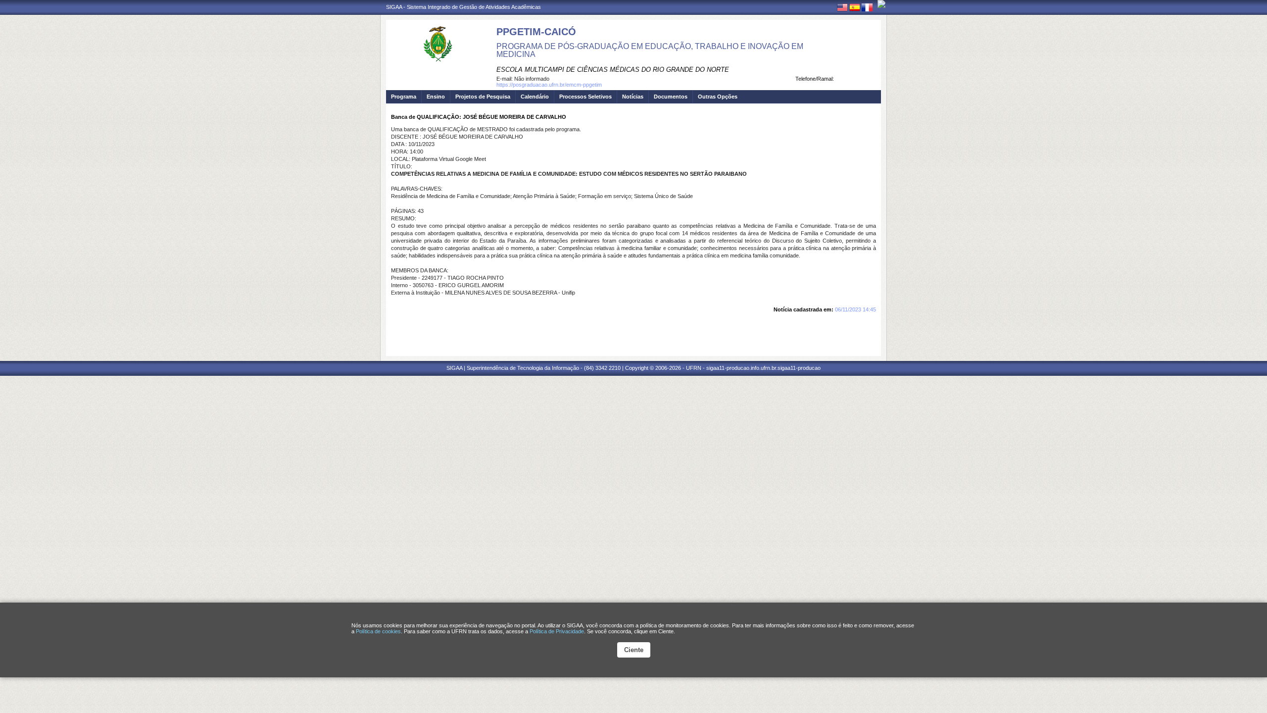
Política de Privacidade (557, 631)
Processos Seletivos (585, 97)
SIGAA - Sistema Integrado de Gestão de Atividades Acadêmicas (463, 7)
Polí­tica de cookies (378, 631)
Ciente (633, 650)
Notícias (632, 97)
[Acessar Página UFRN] (881, 4)
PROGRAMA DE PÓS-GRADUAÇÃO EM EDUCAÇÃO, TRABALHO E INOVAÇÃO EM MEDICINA (649, 50)
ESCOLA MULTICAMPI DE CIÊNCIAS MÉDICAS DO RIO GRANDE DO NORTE (612, 69)
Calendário (535, 97)
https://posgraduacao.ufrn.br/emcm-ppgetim (549, 85)
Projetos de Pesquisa (482, 97)
